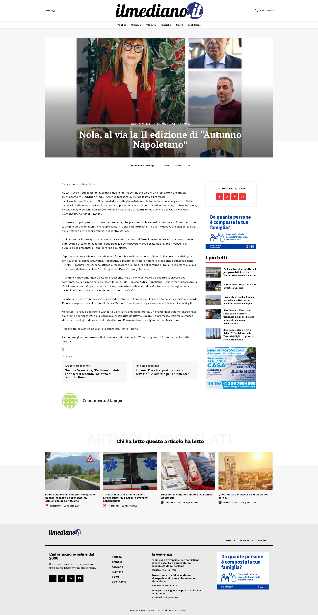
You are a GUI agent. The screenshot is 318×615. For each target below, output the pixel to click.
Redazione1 (55, 506)
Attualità (157, 597)
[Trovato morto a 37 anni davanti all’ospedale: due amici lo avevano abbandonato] (130, 471)
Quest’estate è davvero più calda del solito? (243, 496)
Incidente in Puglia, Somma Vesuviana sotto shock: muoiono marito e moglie (238, 300)
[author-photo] (47, 505)
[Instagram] (61, 578)
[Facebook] (219, 196)
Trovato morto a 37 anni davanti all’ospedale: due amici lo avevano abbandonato (125, 497)
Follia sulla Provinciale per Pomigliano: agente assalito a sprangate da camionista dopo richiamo (70, 497)
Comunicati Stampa (173, 124)
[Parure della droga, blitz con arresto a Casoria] (213, 286)
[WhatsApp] (242, 196)
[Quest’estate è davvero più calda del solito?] (245, 471)
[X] (227, 196)
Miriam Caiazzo (173, 502)
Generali (156, 585)
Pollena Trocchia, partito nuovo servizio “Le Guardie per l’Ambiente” (162, 372)
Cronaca (156, 570)
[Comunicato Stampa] (70, 401)
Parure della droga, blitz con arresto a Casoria (239, 286)
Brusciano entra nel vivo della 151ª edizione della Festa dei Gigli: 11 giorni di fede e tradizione (238, 334)
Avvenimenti (141, 124)
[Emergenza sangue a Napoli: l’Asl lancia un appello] (188, 471)
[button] (50, 10)
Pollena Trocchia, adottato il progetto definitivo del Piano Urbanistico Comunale (239, 272)
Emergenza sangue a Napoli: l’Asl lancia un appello (186, 496)
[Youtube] (79, 578)
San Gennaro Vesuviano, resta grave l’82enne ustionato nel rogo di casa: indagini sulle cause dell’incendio (238, 317)
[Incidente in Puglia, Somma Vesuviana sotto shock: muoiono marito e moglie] (213, 300)
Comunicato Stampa (142, 165)
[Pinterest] (234, 196)
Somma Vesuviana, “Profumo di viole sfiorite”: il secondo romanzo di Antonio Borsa (92, 373)
